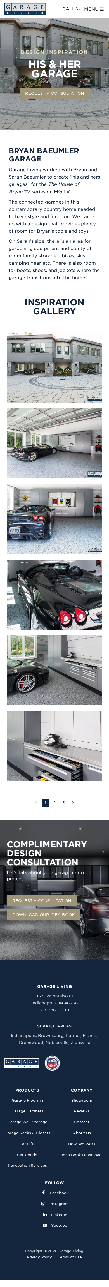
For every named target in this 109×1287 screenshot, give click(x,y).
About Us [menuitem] (82, 1133)
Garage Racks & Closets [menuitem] (27, 1133)
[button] (54, 367)
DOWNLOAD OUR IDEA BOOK (43, 914)
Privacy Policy (39, 1257)
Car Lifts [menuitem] (27, 1144)
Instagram (59, 1204)
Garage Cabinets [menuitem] (27, 1111)
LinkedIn (59, 1215)
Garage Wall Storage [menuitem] (27, 1122)
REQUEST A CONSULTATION (54, 93)
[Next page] (73, 803)
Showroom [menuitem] (81, 1100)
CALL (68, 8)
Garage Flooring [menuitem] (27, 1100)
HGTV (62, 191)
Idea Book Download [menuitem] (82, 1155)
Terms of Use (70, 1257)
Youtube (59, 1225)
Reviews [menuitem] (82, 1111)
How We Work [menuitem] (82, 1144)
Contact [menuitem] (81, 1122)
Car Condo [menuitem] (27, 1155)
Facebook (59, 1193)
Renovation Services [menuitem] (27, 1165)
